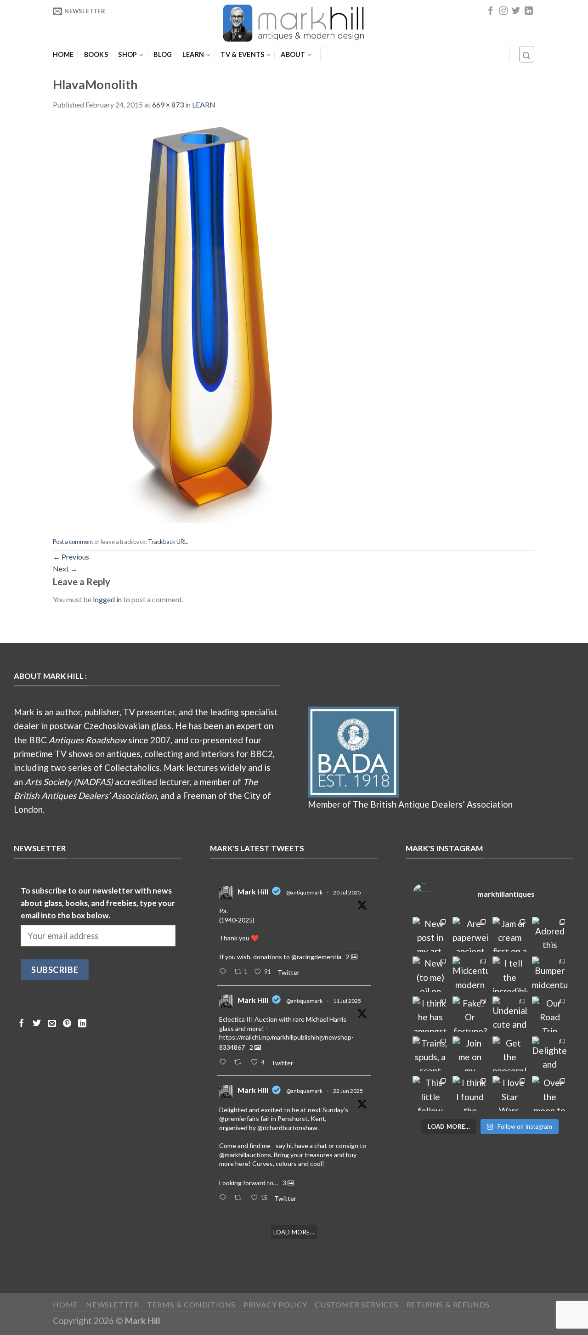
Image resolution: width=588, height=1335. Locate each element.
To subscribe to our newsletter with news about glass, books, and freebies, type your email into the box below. (98, 903)
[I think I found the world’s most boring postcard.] (470, 1093)
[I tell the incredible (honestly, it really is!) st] (510, 974)
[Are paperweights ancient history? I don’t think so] (470, 934)
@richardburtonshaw (287, 1127)
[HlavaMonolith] (206, 321)
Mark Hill (252, 891)
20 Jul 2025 (347, 892)
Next (65, 568)
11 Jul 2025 (347, 1000)
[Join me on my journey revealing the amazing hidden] (470, 1054)
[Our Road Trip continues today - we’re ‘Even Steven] (549, 1014)
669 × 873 (168, 104)
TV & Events (242, 54)
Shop (127, 54)
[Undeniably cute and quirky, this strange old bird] (510, 1014)
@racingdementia (316, 957)
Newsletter (112, 1304)
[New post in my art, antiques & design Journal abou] (430, 934)
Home (63, 54)
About (293, 54)
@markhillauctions (245, 1155)
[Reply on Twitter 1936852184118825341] (224, 1198)
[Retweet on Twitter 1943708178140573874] (240, 1063)
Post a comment (73, 541)
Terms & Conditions (191, 1304)
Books (96, 54)
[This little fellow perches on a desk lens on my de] (430, 1093)
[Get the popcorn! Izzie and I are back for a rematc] (510, 1054)
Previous (71, 556)
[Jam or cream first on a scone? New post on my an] (510, 934)
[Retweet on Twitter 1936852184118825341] (240, 1198)
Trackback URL (167, 541)
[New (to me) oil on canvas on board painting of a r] (430, 974)
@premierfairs (239, 1118)
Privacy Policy (275, 1304)
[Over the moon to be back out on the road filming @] (549, 1093)
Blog (162, 54)
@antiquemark (304, 892)
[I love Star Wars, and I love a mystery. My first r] (510, 1093)
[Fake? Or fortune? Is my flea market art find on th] (470, 1014)
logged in (107, 599)
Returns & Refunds (448, 1304)
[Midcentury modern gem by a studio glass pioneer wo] (470, 974)
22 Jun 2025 (348, 1090)
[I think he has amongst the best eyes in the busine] (430, 1014)
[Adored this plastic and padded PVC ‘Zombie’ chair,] (549, 934)
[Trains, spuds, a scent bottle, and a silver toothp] (430, 1054)
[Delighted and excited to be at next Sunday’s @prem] (549, 1054)
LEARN (193, 54)
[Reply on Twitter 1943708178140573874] (224, 1063)
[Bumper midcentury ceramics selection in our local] (549, 974)
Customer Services (357, 1304)
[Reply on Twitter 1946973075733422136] (224, 972)
